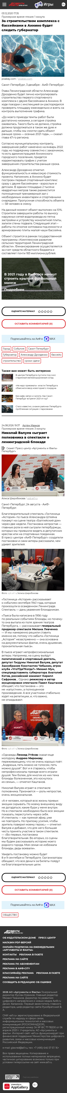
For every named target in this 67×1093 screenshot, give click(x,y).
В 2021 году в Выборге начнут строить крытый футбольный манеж (30, 278)
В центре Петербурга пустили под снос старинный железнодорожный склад (36, 376)
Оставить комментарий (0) (34, 323)
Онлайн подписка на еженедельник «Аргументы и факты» (28, 948)
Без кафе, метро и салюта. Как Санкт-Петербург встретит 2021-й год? (34, 397)
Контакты (10, 954)
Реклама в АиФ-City (16, 968)
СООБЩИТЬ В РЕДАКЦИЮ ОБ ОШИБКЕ (27, 982)
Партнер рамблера (30, 1077)
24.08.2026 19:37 (11, 425)
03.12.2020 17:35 (10, 13)
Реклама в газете (31, 954)
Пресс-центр (47, 937)
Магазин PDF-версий (17, 942)
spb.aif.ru (32, 498)
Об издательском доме (19, 937)
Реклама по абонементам (21, 963)
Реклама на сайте (15, 959)
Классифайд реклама (18, 973)
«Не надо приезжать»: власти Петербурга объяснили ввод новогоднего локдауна (37, 386)
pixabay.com (25, 78)
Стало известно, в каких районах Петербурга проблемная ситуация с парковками (38, 407)
